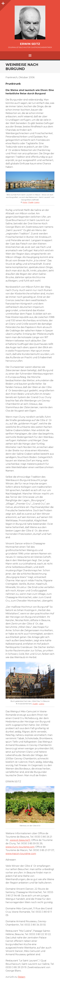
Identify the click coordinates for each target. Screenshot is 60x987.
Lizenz (36, 202)
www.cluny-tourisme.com (20, 846)
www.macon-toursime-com (21, 853)
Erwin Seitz (30, 44)
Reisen (21, 977)
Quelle (30, 202)
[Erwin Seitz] (30, 22)
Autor (25, 202)
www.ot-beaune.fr (20, 840)
